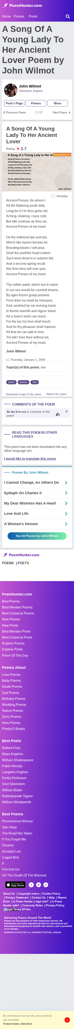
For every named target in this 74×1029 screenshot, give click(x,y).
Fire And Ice (11, 869)
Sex (34, 382)
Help (52, 897)
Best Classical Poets (17, 637)
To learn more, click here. (17, 1023)
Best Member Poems (17, 607)
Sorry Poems (11, 716)
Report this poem (56, 394)
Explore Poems (13, 643)
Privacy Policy (55, 905)
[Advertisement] (37, 991)
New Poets (10, 625)
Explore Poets (12, 649)
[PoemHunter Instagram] (45, 884)
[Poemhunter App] (15, 884)
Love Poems (11, 674)
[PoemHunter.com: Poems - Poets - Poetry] (22, 5)
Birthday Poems (13, 698)
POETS (23, 563)
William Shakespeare (17, 760)
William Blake (12, 790)
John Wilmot (30, 86)
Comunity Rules (32, 905)
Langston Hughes (15, 772)
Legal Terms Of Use (18, 909)
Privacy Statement (17, 897)
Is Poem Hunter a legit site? (30, 901)
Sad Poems (10, 693)
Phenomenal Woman (17, 821)
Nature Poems (12, 710)
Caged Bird (10, 857)
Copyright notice (28, 893)
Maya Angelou (12, 754)
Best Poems (11, 601)
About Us (9, 893)
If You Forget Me (14, 839)
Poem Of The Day (15, 655)
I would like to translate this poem (30, 458)
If (3, 863)
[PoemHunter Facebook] (31, 884)
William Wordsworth (16, 802)
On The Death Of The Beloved (24, 875)
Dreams (8, 845)
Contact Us (39, 897)
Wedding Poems (14, 704)
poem (11, 382)
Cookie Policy (51, 893)
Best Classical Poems (18, 613)
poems (23, 382)
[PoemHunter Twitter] (38, 884)
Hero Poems (11, 723)
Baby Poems (11, 680)
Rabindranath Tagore (17, 796)
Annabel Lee (11, 851)
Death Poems (12, 686)
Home (6, 16)
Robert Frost (11, 748)
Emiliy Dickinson (14, 778)
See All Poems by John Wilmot (37, 535)
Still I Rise (9, 827)
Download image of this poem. (24, 394)
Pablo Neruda (12, 766)
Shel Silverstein (13, 784)
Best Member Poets (16, 631)
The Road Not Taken (17, 833)
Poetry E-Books (13, 729)
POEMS (8, 563)
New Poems (11, 619)
